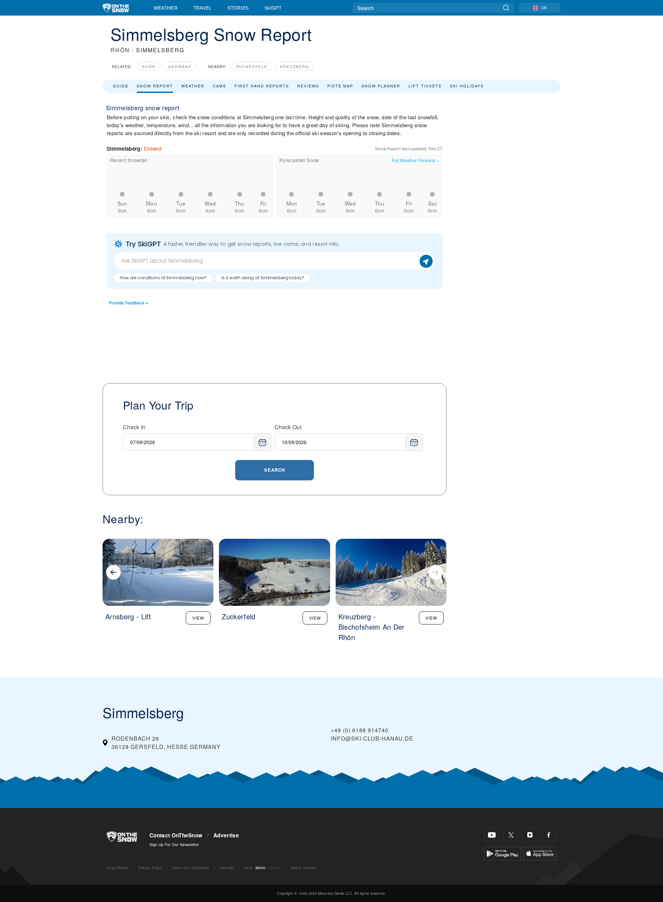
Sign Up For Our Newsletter (174, 844)
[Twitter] (510, 834)
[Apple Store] (539, 852)
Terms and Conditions (190, 867)
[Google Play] (502, 852)
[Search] (506, 8)
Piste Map (340, 85)
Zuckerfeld (252, 66)
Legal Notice (117, 867)
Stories (238, 7)
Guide (120, 85)
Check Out (288, 427)
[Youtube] (491, 834)
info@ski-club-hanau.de (372, 738)
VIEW (198, 618)
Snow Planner (381, 85)
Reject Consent (304, 867)
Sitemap (226, 867)
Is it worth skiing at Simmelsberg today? (262, 278)
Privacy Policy (150, 867)
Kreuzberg (294, 66)
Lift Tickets (425, 85)
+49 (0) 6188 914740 (359, 730)
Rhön (149, 66)
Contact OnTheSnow (176, 835)
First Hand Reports (261, 85)
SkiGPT (273, 7)
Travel (202, 7)
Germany (180, 66)
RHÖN (120, 50)
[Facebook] (548, 834)
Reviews (308, 85)
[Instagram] (529, 834)
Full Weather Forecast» (415, 160)
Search (274, 470)
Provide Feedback (126, 303)
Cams (219, 85)
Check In (134, 427)
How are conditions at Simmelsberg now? (163, 278)
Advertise (226, 835)
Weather (165, 7)
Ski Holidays (467, 85)
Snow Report (155, 85)
